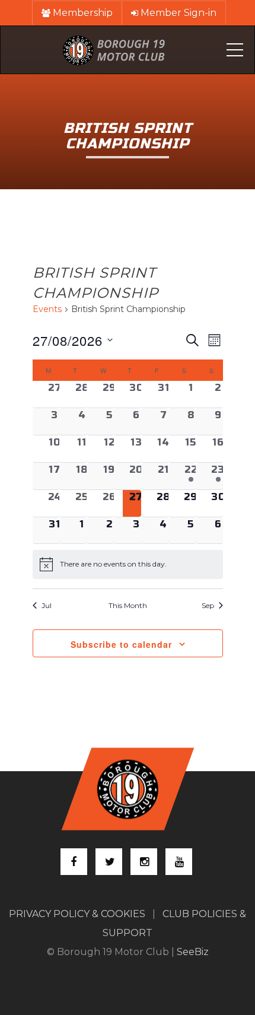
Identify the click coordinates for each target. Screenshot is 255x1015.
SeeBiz (193, 951)
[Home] (114, 50)
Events (47, 309)
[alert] (128, 564)
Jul (47, 605)
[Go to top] (127, 789)
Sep (208, 605)
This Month (128, 605)
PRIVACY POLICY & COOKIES (77, 913)
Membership (81, 12)
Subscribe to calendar (121, 644)
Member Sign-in (177, 12)
